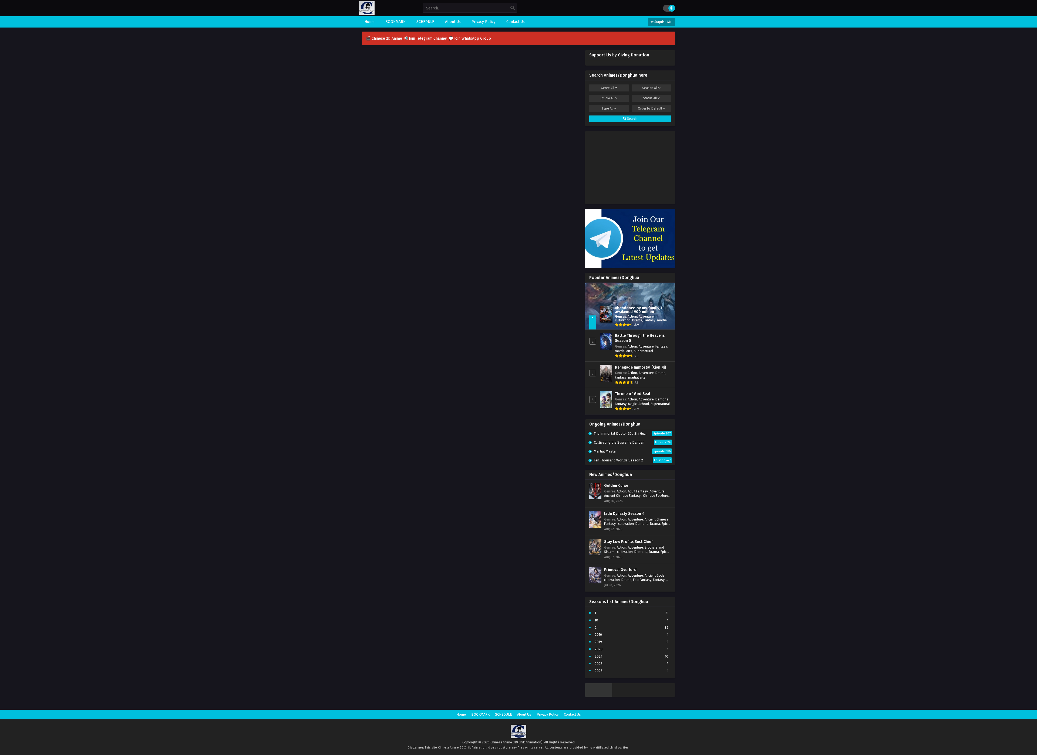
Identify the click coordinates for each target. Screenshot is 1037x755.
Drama (637, 320)
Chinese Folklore (655, 496)
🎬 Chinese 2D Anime (384, 38)
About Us (524, 714)
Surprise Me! (663, 22)
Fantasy (649, 320)
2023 (598, 649)
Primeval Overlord (620, 569)
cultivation (623, 320)
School (643, 404)
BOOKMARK (480, 714)
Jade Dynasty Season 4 (624, 513)
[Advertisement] (630, 166)
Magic (632, 404)
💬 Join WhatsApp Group (470, 38)
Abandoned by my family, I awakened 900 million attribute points (638, 312)
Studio (607, 98)
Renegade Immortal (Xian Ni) (640, 367)
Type (607, 108)
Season (650, 88)
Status (650, 98)
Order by (650, 108)
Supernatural (643, 351)
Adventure (646, 316)
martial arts (623, 351)
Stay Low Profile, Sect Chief (628, 541)
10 (596, 620)
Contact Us (572, 714)
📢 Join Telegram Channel (426, 38)
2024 (598, 656)
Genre (607, 88)
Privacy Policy (547, 714)
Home (461, 714)
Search (631, 119)
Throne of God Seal (632, 394)
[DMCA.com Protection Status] (598, 695)
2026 (598, 671)
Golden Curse (616, 485)
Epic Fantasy (642, 580)
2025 (598, 664)
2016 (598, 634)
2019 (598, 642)
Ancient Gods (655, 575)
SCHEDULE (503, 714)
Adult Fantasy (638, 491)
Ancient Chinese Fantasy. (622, 496)
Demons (661, 399)
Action (632, 316)
